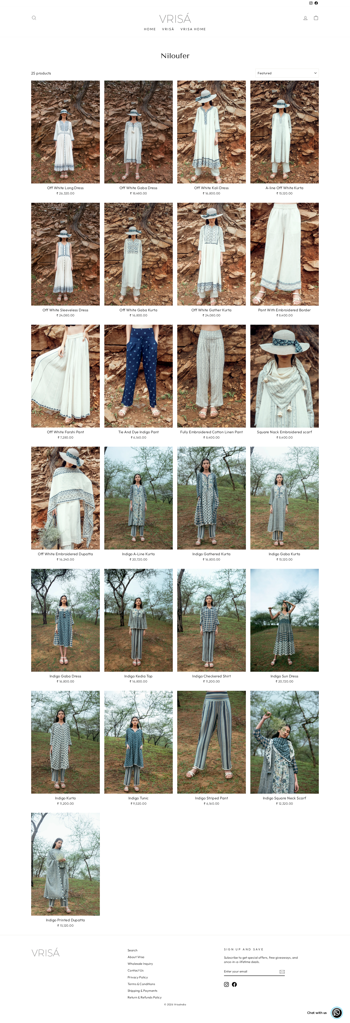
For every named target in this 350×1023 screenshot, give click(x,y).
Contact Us (136, 970)
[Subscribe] (282, 971)
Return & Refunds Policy (145, 997)
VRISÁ (168, 29)
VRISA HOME (193, 29)
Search (133, 950)
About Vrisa (136, 957)
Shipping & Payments (142, 991)
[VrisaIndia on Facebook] (234, 984)
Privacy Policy (138, 977)
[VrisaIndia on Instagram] (226, 984)
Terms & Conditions (141, 984)
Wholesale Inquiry (140, 964)
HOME (150, 29)
